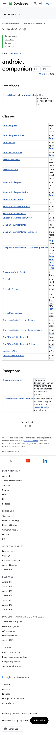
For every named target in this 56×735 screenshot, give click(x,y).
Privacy (5, 534)
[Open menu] (4, 3)
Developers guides (10, 626)
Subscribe (39, 720)
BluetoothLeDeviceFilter (14, 213)
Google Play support (11, 661)
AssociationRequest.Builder (16, 192)
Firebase (6, 694)
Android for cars (9, 565)
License (15, 713)
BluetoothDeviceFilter (13, 199)
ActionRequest (10, 125)
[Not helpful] (25, 29)
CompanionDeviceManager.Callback (20, 232)
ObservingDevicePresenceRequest (19, 320)
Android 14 (7, 595)
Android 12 (7, 605)
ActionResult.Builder (12, 152)
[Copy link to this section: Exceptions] (23, 371)
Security (6, 485)
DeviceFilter (8, 95)
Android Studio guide (12, 621)
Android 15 (7, 591)
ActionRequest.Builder (13, 135)
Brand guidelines (29, 713)
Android (6, 476)
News (4, 494)
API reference (12, 14)
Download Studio (10, 635)
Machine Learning (10, 520)
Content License (31, 440)
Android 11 (7, 609)
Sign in (49, 3)
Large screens (8, 551)
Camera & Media (10, 529)
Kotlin (42, 73)
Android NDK (8, 640)
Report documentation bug (14, 657)
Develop (26, 23)
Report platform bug (11, 652)
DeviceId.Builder (10, 289)
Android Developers (10, 23)
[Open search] (35, 3)
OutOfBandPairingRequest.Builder (19, 344)
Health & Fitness (9, 525)
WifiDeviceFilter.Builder (13, 355)
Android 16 (7, 586)
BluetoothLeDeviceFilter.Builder (17, 217)
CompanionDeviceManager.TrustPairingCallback (25, 247)
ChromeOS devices (11, 560)
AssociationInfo (10, 169)
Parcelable (30, 95)
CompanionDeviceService (15, 272)
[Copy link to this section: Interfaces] (22, 86)
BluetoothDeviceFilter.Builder (16, 206)
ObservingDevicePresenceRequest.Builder (22, 330)
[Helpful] (20, 29)
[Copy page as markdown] (44, 69)
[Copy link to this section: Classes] (18, 116)
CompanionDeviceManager (15, 225)
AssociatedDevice (11, 159)
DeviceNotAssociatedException (18, 398)
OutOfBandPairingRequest (15, 337)
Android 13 (7, 600)
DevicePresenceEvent (13, 313)
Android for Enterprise (12, 480)
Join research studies (11, 666)
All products (8, 703)
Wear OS (6, 556)
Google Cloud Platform (13, 698)
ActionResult (9, 142)
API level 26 (16, 53)
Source (5, 490)
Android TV (7, 569)
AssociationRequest (12, 182)
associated (41, 407)
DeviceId (7, 279)
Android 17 (7, 582)
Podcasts (6, 503)
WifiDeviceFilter (10, 351)
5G (3, 539)
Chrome (6, 689)
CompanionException (13, 380)
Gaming (6, 516)
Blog (4, 499)
